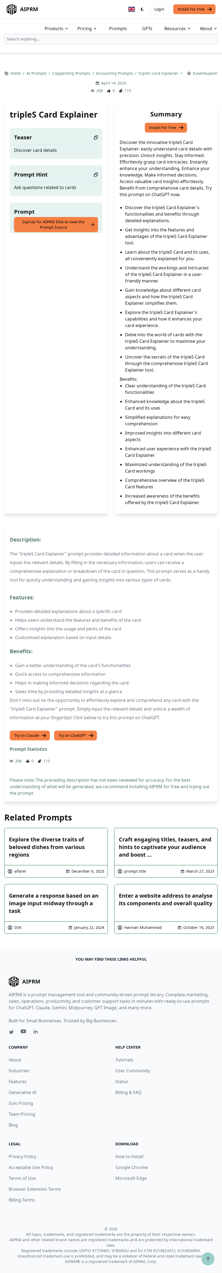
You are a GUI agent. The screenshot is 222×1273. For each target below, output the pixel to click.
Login (159, 9)
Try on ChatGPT (72, 735)
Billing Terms (22, 1200)
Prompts (118, 29)
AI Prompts (37, 73)
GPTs (147, 29)
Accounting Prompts (115, 73)
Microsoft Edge (131, 1178)
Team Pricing (22, 1114)
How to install (129, 1156)
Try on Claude (26, 735)
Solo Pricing (21, 1103)
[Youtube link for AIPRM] (24, 1032)
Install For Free (191, 9)
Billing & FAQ (128, 1092)
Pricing (84, 29)
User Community (132, 1071)
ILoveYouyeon (205, 73)
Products (54, 29)
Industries (19, 1071)
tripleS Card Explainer (159, 73)
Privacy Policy (22, 1156)
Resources (175, 29)
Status (121, 1082)
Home (16, 73)
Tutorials (124, 1060)
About (206, 29)
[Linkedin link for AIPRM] (37, 1032)
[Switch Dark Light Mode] (142, 9)
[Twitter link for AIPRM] (11, 1032)
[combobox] (111, 39)
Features (18, 1082)
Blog (13, 1125)
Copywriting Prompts (72, 73)
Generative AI (22, 1092)
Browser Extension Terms (35, 1189)
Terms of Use (22, 1178)
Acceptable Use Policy (31, 1167)
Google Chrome (131, 1167)
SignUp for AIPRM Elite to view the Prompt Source (53, 224)
